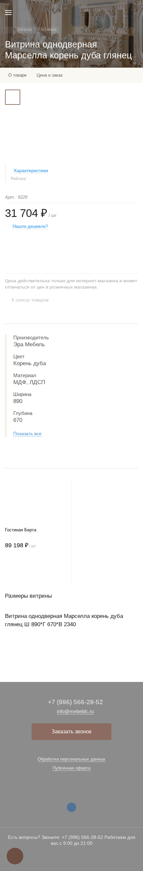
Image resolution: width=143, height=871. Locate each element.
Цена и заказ (50, 75)
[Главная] (9, 30)
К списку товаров (30, 299)
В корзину (35, 571)
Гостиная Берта (20, 529)
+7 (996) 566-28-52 (75, 702)
